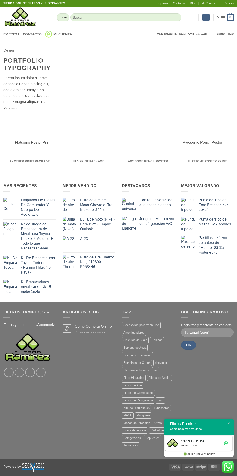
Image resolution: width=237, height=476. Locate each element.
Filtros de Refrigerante (138, 400)
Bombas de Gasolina (137, 355)
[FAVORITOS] (193, 17)
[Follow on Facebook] (9, 372)
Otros (158, 423)
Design (9, 50)
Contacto (179, 3)
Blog (193, 3)
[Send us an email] (41, 372)
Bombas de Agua (134, 347)
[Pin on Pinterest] (23, 119)
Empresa (162, 3)
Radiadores (157, 430)
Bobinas (157, 340)
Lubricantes (161, 408)
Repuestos (152, 438)
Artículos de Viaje (135, 340)
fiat (155, 370)
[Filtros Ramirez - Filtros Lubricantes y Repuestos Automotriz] (26, 17)
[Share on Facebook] (6, 119)
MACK (127, 415)
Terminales (130, 445)
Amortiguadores (133, 332)
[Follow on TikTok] (30, 372)
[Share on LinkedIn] (29, 119)
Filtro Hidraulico (133, 378)
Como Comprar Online (93, 326)
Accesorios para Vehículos (141, 325)
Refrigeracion (132, 438)
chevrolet (161, 362)
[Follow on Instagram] (19, 372)
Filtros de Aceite (159, 378)
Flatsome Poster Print (32, 142)
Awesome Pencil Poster (203, 142)
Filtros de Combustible (138, 393)
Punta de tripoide (134, 430)
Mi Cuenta (208, 3)
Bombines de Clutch (136, 362)
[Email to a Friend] (17, 119)
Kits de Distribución (136, 408)
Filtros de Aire (132, 385)
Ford (160, 400)
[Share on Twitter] (12, 119)
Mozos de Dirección (136, 423)
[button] (227, 3)
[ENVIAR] (177, 17)
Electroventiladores (136, 370)
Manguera (143, 415)
